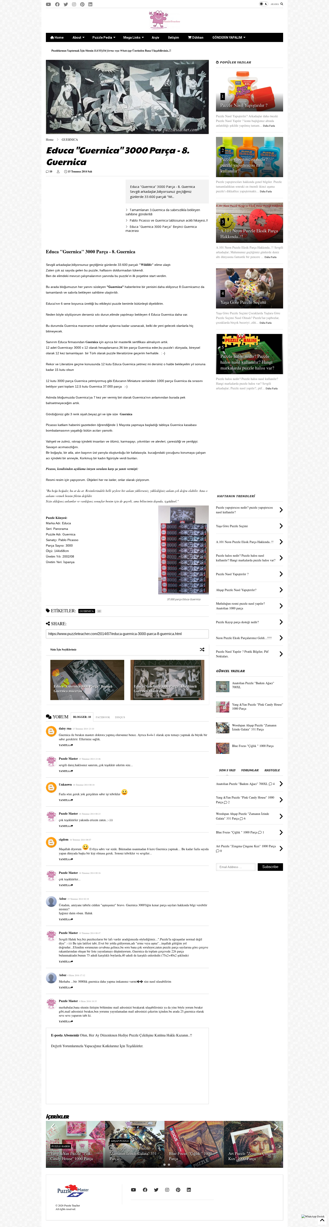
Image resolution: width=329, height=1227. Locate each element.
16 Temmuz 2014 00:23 (89, 813)
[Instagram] (74, 4)
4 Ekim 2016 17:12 (76, 975)
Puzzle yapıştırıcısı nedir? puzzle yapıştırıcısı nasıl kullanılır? (244, 165)
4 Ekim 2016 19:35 (88, 1001)
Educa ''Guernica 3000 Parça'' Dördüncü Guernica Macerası (165, 688)
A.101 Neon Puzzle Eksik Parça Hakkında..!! (249, 233)
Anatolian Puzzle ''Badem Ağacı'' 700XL (253, 685)
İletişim (173, 37)
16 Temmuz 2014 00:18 (83, 784)
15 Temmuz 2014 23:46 (89, 758)
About (77, 37)
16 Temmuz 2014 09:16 (89, 873)
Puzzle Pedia (102, 37)
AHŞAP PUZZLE (120, 1141)
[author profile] (58, 171)
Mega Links (132, 37)
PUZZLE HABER (60, 1146)
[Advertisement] (83, 211)
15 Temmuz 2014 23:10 (83, 728)
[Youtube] (48, 4)
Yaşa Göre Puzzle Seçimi (243, 302)
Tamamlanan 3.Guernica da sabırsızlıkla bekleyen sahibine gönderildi (163, 212)
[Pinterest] (82, 4)
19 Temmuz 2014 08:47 (89, 933)
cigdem (63, 839)
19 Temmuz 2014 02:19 (78, 898)
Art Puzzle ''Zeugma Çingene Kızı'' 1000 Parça (252, 1156)
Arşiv (155, 37)
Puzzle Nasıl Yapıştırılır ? (243, 105)
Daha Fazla (269, 125)
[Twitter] (66, 4)
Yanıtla (64, 745)
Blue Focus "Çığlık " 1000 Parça (252, 746)
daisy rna (65, 728)
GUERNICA (70, 139)
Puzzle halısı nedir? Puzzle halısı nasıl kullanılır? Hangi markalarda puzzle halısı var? (247, 362)
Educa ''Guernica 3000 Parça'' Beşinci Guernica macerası (161, 228)
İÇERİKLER (57, 1117)
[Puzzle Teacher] (164, 27)
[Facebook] (57, 4)
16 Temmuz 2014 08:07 (80, 839)
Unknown (65, 784)
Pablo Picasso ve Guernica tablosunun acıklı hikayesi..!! (169, 220)
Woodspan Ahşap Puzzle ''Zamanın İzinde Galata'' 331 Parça (254, 727)
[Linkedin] (90, 4)
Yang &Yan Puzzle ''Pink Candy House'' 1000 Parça (257, 706)
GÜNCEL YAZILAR (230, 671)
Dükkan (197, 37)
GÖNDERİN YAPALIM (227, 37)
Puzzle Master (68, 758)
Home (59, 37)
